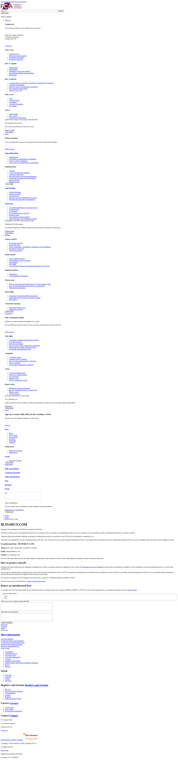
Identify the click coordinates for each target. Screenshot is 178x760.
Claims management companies (19, 173)
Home (7, 515)
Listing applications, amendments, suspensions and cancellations (30, 247)
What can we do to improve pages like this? (15, 601)
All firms (12, 171)
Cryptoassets (13, 211)
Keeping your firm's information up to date (23, 198)
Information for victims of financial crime (22, 347)
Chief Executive (14, 100)
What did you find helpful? (9, 612)
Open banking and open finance (19, 217)
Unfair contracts (14, 394)
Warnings (12, 442)
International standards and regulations (21, 73)
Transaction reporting (16, 309)
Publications (9, 464)
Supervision (13, 75)
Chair (11, 98)
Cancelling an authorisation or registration (22, 159)
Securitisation (13, 262)
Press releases (13, 437)
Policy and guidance (12, 469)
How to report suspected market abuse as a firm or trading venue (30, 284)
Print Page (4, 625)
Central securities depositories (18, 276)
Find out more (9, 149)
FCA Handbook (10, 693)
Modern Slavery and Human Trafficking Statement (21, 663)
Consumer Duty (14, 209)
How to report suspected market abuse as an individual (26, 286)
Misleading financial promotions (19, 388)
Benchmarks (13, 274)
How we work (9, 130)
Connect (7, 695)
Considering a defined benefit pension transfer (24, 340)
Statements (12, 441)
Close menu (9, 132)
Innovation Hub (14, 180)
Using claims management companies (21, 365)
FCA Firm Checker (15, 342)
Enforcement (13, 69)
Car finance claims (15, 357)
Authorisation (13, 68)
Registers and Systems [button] (36, 685)
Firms (7, 134)
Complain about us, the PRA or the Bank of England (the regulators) (31, 83)
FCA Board (13, 106)
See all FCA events (15, 460)
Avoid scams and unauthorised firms (12, 643)
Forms (7, 489)
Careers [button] (14, 703)
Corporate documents (12, 473)
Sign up (7, 425)
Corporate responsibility (17, 85)
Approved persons (15, 192)
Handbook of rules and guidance (19, 71)
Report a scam (13, 392)
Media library (13, 452)
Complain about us (11, 653)
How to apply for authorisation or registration (23, 163)
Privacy (7, 665)
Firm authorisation (11, 153)
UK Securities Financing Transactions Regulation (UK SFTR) (29, 266)
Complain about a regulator (18, 359)
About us (8, 20)
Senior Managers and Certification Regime (23, 219)
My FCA (8, 689)
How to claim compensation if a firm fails (22, 361)
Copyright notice (10, 655)
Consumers (8, 313)
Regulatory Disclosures (16, 249)
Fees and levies (14, 196)
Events (7, 456)
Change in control (15, 194)
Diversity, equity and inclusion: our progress (23, 87)
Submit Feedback (7, 622)
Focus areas (9, 203)
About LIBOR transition (17, 259)
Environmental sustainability (18, 89)
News (7, 410)
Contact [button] (14, 715)
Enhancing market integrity (18, 56)
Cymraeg (8, 659)
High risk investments (16, 344)
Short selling (13, 299)
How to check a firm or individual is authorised (24, 346)
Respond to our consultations (14, 510)
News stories (13, 435)
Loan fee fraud (14, 376)
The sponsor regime (15, 250)
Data (6, 481)
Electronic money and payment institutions (23, 176)
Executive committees (16, 104)
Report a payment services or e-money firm (23, 390)
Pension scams (14, 378)
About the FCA (14, 54)
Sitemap (7, 666)
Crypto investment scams (17, 373)
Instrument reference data (17, 308)
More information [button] (10, 634)
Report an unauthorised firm (10, 646)
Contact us (8, 46)
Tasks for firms (10, 188)
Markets (7, 235)
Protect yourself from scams (18, 380)
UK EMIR (12, 264)
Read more (8, 406)
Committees (13, 102)
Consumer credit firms (16, 174)
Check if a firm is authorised (18, 161)
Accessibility (9, 652)
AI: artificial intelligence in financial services (23, 208)
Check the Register (7, 639)
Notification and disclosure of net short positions (24, 298)
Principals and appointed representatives (22, 199)
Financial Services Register (14, 691)
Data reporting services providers (19, 260)
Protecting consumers (16, 59)
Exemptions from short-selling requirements (23, 296)
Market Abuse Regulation (17, 288)
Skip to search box (21, 2)
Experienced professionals (17, 118)
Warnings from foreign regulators (11, 644)
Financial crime (14, 215)
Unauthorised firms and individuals (12, 641)
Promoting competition (16, 58)
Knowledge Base (14, 245)
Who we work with (15, 90)
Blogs (11, 433)
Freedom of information (12, 661)
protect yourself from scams (36, 581)
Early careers (13, 116)
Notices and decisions (12, 477)
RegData (8, 697)
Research (8, 485)
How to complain (14, 363)
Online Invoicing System (13, 699)
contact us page (132, 590)
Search (3, 11)
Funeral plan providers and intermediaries (22, 178)
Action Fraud (5, 648)
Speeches (12, 439)
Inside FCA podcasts (16, 451)
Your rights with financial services (20, 349)
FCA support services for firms (19, 213)
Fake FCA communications (18, 375)
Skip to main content (7, 2)
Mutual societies (14, 182)
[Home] (11, 9)
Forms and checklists (16, 243)
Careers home (13, 114)
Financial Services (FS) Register (92, 567)
